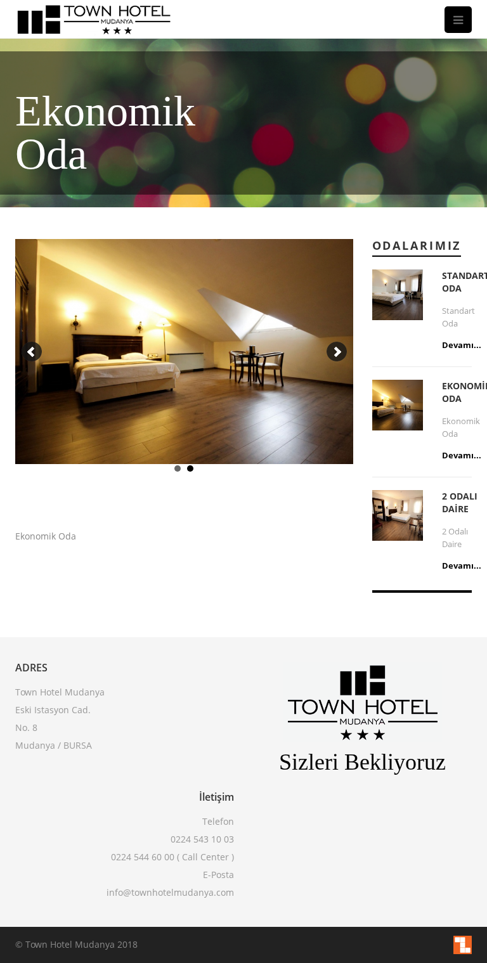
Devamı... (461, 345)
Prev (32, 352)
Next (337, 352)
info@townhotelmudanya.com (170, 892)
